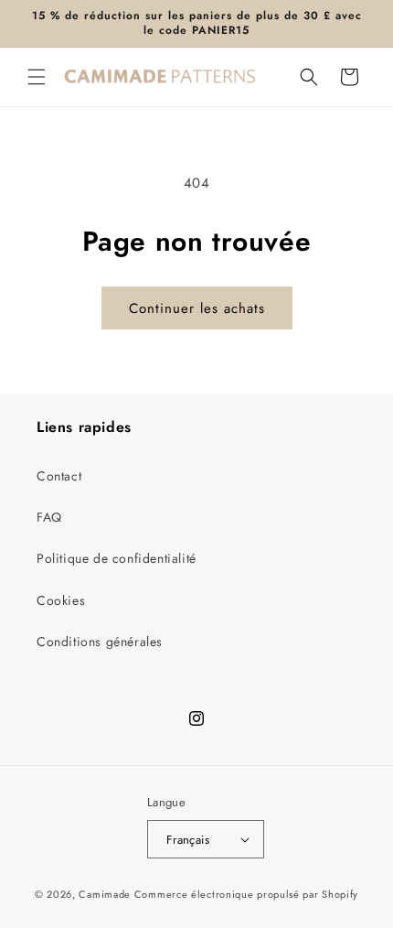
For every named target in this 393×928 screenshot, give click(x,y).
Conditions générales (100, 641)
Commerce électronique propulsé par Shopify (246, 894)
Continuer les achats (197, 308)
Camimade (105, 894)
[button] (36, 77)
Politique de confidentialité (116, 558)
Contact (59, 476)
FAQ (49, 517)
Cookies (61, 600)
